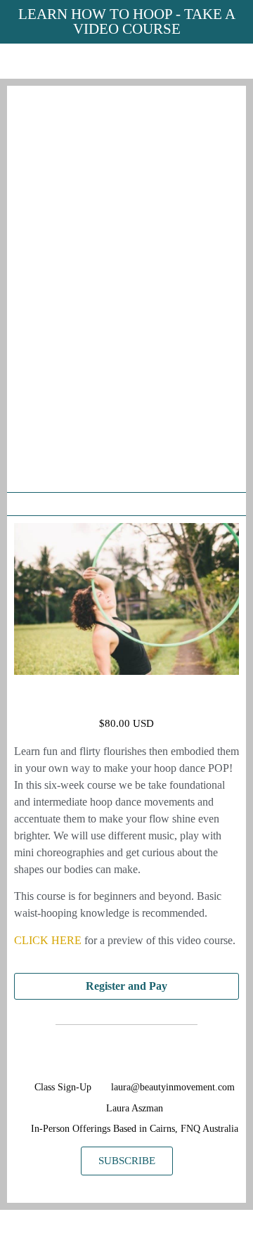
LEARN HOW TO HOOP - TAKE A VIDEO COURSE (126, 21)
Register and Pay (126, 986)
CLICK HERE (48, 940)
